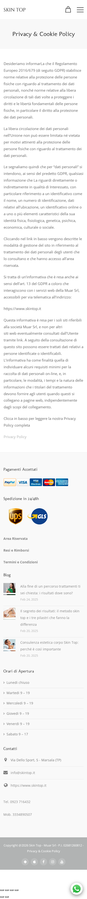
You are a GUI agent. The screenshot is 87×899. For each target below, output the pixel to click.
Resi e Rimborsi (16, 550)
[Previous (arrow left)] (2, 897)
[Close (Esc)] (2, 890)
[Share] (7, 890)
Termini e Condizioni (20, 562)
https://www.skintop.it (28, 785)
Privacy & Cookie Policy (43, 851)
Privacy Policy (15, 436)
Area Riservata (15, 538)
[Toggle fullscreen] (12, 890)
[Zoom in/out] (16, 890)
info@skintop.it (23, 772)
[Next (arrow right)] (7, 897)
